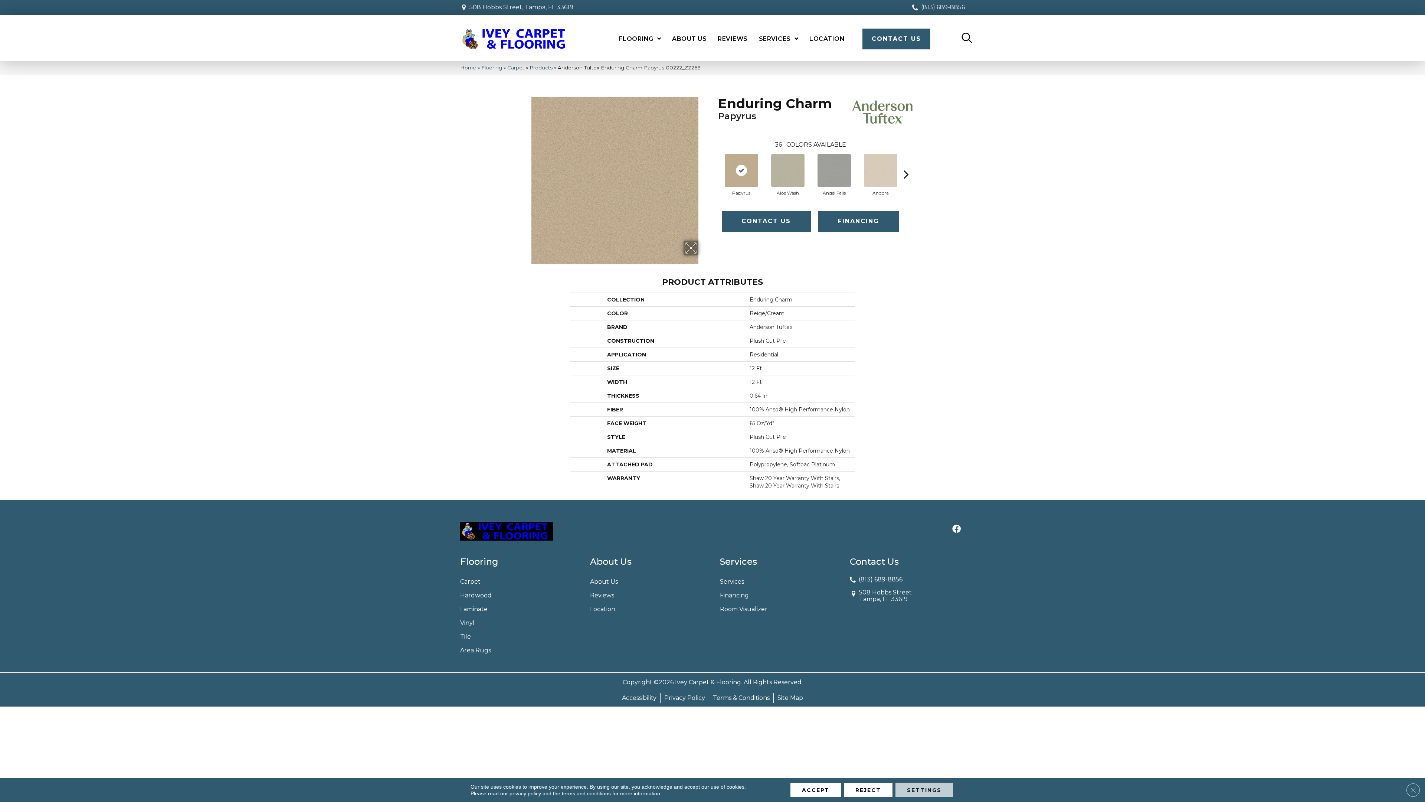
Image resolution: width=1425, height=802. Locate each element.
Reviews (602, 595)
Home (468, 68)
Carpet (515, 68)
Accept (815, 790)
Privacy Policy (684, 697)
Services (732, 581)
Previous (714, 163)
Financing (858, 221)
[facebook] (956, 529)
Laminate (474, 609)
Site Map (790, 697)
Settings (924, 790)
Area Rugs (475, 650)
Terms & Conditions (741, 697)
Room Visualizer (743, 609)
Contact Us (766, 221)
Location (602, 609)
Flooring (491, 68)
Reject (868, 790)
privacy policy (525, 793)
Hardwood (476, 595)
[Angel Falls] (834, 170)
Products (541, 68)
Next (906, 163)
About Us (604, 581)
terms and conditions (586, 793)
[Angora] (880, 170)
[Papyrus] (741, 170)
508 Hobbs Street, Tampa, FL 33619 (521, 7)
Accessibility (639, 697)
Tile (465, 636)
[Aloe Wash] (787, 170)
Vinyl (467, 622)
